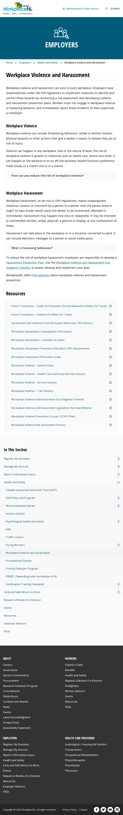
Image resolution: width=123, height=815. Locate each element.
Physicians (71, 770)
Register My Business (17, 458)
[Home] (18, 9)
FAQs (7, 631)
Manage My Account (16, 466)
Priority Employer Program (22, 568)
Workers (71, 658)
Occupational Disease (19, 560)
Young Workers (15, 545)
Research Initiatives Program (20, 686)
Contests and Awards (15, 701)
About (7, 658)
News (6, 707)
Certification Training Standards (25, 584)
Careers (7, 665)
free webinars (41, 275)
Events (8, 608)
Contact (83, 809)
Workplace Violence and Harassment (28, 553)
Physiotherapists (75, 760)
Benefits (70, 670)
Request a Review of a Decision (22, 600)
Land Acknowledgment (16, 717)
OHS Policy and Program (20, 498)
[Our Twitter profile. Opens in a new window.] (103, 809)
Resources (10, 615)
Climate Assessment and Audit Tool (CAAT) (31, 490)
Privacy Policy (11, 722)
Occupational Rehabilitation (81, 755)
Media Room (10, 696)
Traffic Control (14, 537)
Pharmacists (72, 765)
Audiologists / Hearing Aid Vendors (86, 744)
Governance (10, 670)
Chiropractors (73, 749)
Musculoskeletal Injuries (20, 506)
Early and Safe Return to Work (22, 592)
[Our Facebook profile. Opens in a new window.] (96, 809)
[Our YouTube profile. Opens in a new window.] (110, 809)
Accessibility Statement (16, 728)
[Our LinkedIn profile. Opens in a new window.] (117, 809)
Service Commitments (16, 675)
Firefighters (72, 686)
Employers (10, 738)
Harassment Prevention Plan (25, 262)
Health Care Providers (80, 738)
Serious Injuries (15, 513)
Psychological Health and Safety (25, 521)
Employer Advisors (15, 623)
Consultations (11, 691)
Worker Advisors (75, 691)
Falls (8, 529)
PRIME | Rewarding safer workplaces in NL (31, 576)
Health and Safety (14, 482)
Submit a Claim (74, 665)
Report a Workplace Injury (19, 474)
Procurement (11, 680)
